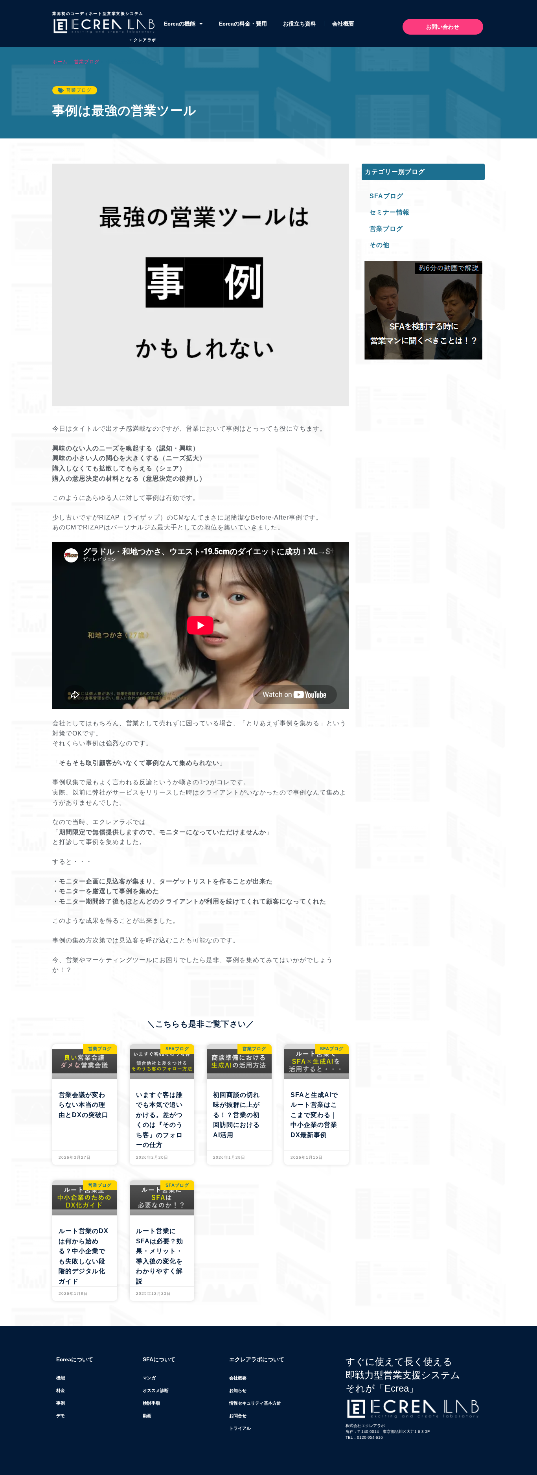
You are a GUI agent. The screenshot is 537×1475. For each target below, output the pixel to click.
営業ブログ (86, 62)
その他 (380, 245)
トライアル (240, 1428)
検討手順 (151, 1403)
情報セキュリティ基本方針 (255, 1403)
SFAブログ (386, 196)
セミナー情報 (390, 212)
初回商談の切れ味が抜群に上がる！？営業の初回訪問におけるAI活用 (236, 1115)
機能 (60, 1377)
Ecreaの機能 (179, 23)
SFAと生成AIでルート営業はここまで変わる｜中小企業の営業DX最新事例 (314, 1115)
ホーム (60, 62)
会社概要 (343, 23)
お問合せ (237, 1415)
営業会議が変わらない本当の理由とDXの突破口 (84, 1105)
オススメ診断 (156, 1390)
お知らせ (237, 1390)
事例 (60, 1403)
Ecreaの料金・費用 (243, 23)
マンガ (149, 1377)
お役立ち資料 (299, 23)
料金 (60, 1390)
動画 (147, 1415)
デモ (60, 1415)
